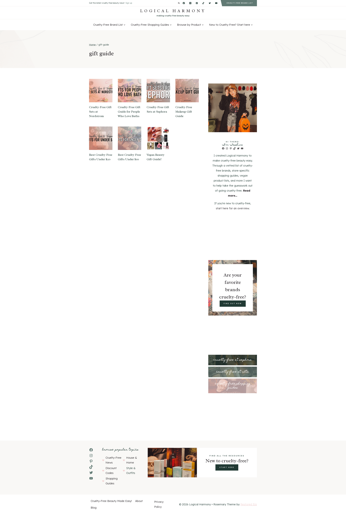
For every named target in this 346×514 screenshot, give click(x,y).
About (139, 501)
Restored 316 (248, 504)
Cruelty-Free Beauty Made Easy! (111, 501)
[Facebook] (184, 3)
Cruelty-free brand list (240, 3)
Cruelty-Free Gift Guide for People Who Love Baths (129, 111)
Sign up (129, 3)
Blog (94, 507)
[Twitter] (210, 3)
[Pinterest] (197, 3)
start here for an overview (232, 208)
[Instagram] (190, 3)
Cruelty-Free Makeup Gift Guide (183, 111)
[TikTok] (203, 3)
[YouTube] (216, 3)
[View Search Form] (178, 3)
